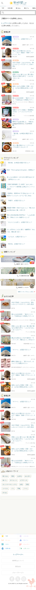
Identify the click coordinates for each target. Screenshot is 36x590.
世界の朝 (8, 548)
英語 (12, 476)
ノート (25, 488)
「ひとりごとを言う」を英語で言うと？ (19, 222)
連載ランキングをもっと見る (26, 291)
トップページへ (18, 554)
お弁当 (19, 476)
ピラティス (23, 480)
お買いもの (27, 548)
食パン (5, 480)
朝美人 (7, 544)
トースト (5, 488)
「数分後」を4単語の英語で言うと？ (18, 162)
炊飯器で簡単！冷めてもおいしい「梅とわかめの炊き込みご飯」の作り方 (19, 209)
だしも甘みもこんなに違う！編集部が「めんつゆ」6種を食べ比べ (21, 230)
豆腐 (27, 484)
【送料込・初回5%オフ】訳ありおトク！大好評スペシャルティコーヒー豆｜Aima (20, 194)
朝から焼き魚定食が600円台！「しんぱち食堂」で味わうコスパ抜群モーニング (21, 216)
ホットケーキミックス (10, 484)
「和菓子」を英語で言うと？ (16, 200)
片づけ (5, 492)
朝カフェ (26, 540)
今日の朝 (26, 536)
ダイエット (13, 480)
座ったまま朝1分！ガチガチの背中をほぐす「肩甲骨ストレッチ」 (20, 178)
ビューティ (27, 544)
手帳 (18, 488)
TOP (7, 536)
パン (12, 488)
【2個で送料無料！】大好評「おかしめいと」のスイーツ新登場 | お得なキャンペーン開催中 (21, 187)
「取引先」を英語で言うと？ (16, 244)
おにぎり (27, 476)
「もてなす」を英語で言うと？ (17, 236)
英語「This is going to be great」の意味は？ (21, 170)
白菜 (21, 484)
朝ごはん (5, 476)
